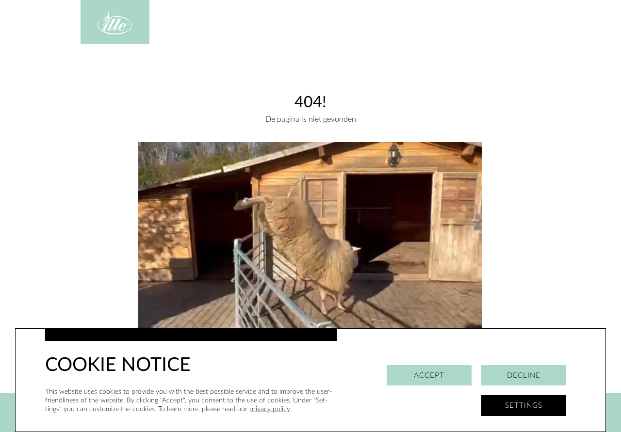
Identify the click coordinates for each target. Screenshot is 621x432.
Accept (429, 375)
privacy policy (269, 409)
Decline (523, 375)
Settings (523, 405)
